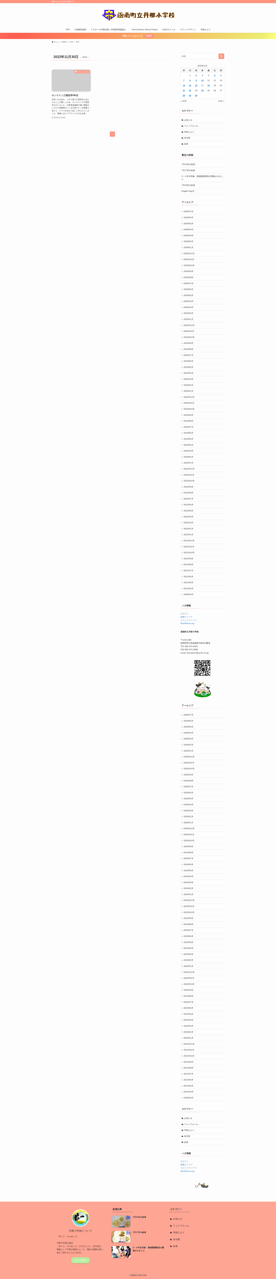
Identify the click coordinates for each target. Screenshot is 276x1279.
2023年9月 (188, 415)
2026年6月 (188, 217)
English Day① (188, 191)
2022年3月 (188, 522)
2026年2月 (188, 241)
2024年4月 (188, 373)
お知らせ (188, 120)
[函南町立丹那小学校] (138, 15)
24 (202, 90)
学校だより (189, 132)
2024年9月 (188, 343)
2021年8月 (188, 564)
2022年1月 (188, 534)
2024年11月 (189, 331)
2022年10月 (189, 481)
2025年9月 (188, 271)
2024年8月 (188, 349)
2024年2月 (188, 385)
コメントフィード (189, 620)
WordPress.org (187, 623)
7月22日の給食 (188, 164)
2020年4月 (188, 594)
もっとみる (80, 1260)
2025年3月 (188, 307)
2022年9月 (188, 487)
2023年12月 (189, 397)
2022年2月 (188, 529)
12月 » (221, 101)
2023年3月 (188, 451)
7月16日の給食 (188, 185)
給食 (186, 144)
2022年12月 (189, 469)
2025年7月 (188, 283)
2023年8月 (188, 421)
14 (184, 85)
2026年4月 (188, 229)
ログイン (185, 614)
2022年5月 (188, 511)
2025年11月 (189, 259)
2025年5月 (188, 295)
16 (196, 85)
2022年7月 (188, 499)
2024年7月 (188, 355)
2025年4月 (188, 301)
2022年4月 (188, 517)
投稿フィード (187, 617)
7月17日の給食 (188, 170)
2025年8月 (188, 277)
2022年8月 (188, 493)
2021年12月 (189, 540)
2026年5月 (188, 223)
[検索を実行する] (221, 56)
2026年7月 (188, 211)
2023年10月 (189, 409)
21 (184, 90)
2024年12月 (189, 325)
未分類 (187, 138)
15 (190, 85)
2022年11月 (189, 475)
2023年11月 (189, 403)
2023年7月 (188, 427)
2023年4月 (188, 445)
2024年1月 (188, 391)
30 (196, 95)
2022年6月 (188, 504)
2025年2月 (188, 313)
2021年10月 (189, 552)
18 (208, 85)
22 (190, 90)
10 (202, 80)
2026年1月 (188, 247)
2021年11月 (189, 546)
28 (184, 95)
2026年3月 (188, 235)
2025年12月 (189, 253)
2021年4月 (188, 588)
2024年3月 (188, 379)
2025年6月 (188, 289)
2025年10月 (189, 265)
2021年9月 (188, 558)
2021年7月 (188, 570)
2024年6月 (188, 361)
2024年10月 (189, 337)
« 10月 (184, 101)
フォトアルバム (191, 126)
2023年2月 (188, 457)
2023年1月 (188, 463)
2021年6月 (188, 576)
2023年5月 (188, 439)
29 (190, 95)
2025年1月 (188, 319)
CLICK (149, 36)
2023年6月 (188, 433)
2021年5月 (188, 582)
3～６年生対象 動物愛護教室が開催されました (202, 177)
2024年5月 (188, 367)
